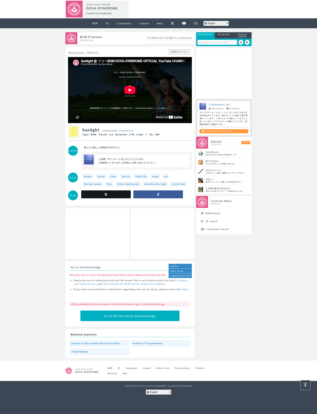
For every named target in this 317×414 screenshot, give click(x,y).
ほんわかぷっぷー (214, 170)
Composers (124, 23)
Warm (101, 176)
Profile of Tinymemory (148, 343)
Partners (199, 368)
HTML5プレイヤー (179, 52)
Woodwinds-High (155, 184)
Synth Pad (178, 184)
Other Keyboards (128, 184)
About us (112, 373)
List (244, 142)
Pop (109, 184)
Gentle (126, 176)
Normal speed (92, 184)
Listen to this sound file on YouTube (95, 343)
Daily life (140, 176)
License (144, 23)
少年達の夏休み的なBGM (218, 188)
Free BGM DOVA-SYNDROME (99, 13)
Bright (88, 176)
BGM (95, 23)
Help (160, 23)
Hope (155, 176)
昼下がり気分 (212, 161)
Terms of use (176, 270)
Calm (113, 176)
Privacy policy (182, 368)
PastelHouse (212, 152)
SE (107, 23)
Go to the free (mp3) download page (130, 316)
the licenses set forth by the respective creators (134, 283)
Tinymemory (126, 130)
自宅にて (210, 179)
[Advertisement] (191, 9)
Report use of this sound (219, 131)
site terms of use (84, 283)
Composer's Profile (180, 275)
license (182, 280)
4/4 (166, 176)
